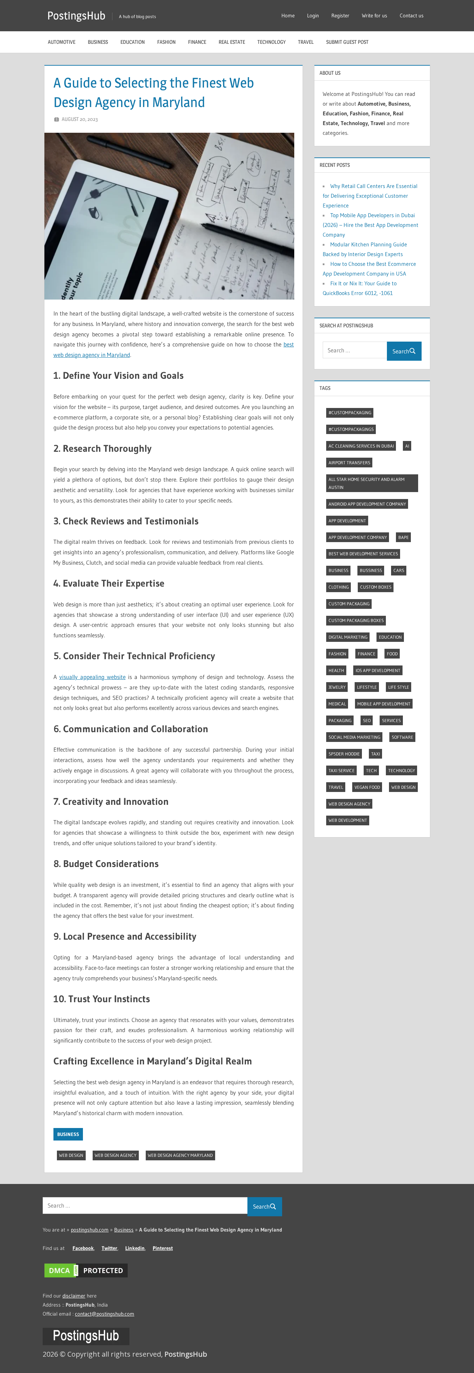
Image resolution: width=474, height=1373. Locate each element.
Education (132, 42)
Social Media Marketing (354, 737)
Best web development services (363, 553)
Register (340, 15)
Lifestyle (367, 687)
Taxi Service (342, 770)
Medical (337, 703)
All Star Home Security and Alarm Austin (367, 483)
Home (288, 15)
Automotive (61, 42)
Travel (306, 42)
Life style (398, 687)
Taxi (375, 754)
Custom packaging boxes (356, 620)
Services (391, 720)
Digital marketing (348, 637)
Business (98, 42)
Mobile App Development (383, 703)
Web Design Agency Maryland (180, 1155)
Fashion (166, 42)
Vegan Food (367, 787)
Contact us (412, 15)
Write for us (374, 15)
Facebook (83, 1248)
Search (400, 351)
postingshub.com (90, 1229)
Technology (271, 42)
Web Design (71, 1155)
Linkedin (135, 1248)
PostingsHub (76, 15)
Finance (197, 42)
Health (336, 670)
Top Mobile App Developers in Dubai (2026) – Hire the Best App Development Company (370, 225)
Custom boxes (375, 587)
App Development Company (358, 537)
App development (347, 520)
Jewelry (337, 687)
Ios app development (378, 670)
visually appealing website (92, 676)
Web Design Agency (115, 1155)
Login (313, 15)
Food (392, 653)
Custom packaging (349, 603)
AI (407, 446)
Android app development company (367, 504)
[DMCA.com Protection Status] (86, 1277)
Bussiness (371, 570)
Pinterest (163, 1248)
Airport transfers (349, 462)
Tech (371, 770)
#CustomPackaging (350, 412)
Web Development (348, 820)
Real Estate (232, 42)
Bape (403, 537)
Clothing (339, 587)
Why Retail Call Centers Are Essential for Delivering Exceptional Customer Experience (370, 195)
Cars (398, 570)
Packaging (340, 720)
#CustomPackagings (351, 429)
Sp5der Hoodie (344, 754)
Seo (367, 720)
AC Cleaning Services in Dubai (361, 446)
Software (402, 737)
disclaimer (73, 1295)
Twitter (109, 1248)
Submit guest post (347, 42)
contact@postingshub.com (104, 1313)
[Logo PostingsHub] (86, 1343)
